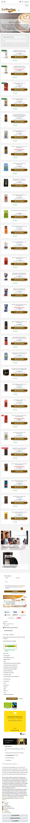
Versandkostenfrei (10, 755)
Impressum (6, 685)
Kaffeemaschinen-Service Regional (11, 676)
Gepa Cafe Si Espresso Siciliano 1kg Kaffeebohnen (19, 322)
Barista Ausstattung (7, 670)
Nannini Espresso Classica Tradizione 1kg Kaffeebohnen (19, 464)
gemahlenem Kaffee (17, 769)
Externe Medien (7, 806)
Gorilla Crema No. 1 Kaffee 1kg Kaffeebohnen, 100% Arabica (19, 180)
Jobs (4, 692)
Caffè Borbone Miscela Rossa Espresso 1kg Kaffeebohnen (19, 289)
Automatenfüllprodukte (15, 770)
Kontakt (21, 698)
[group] (6, 54)
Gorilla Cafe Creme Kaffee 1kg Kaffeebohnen (19, 164)
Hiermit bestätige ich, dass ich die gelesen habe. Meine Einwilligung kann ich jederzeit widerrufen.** (15, 587)
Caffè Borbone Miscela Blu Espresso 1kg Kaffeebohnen (19, 305)
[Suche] (27, 5)
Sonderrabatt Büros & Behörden (10, 665)
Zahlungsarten (6, 655)
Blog (4, 688)
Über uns (5, 690)
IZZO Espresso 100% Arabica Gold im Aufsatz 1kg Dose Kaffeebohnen (19, 369)
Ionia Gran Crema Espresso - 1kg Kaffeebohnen (19, 242)
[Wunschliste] (22, 2)
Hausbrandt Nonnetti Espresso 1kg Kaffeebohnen (19, 99)
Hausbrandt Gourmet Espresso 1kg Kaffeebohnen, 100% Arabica (19, 353)
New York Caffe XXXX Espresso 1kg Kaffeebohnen (19, 147)
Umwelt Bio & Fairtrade (8, 672)
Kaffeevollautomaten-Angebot (10, 668)
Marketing (6, 805)
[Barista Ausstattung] (15, 540)
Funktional (6, 811)
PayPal (5, 809)
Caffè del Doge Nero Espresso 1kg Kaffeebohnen (19, 385)
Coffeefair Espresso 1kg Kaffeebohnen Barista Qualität (19, 67)
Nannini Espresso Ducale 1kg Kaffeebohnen (19, 497)
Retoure (5, 686)
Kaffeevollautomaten (11, 774)
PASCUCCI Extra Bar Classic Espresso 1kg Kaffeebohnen (19, 481)
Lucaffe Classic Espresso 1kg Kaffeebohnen (19, 400)
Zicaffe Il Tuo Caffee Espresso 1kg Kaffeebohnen (19, 258)
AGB (4, 683)
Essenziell (6, 802)
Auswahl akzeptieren (15, 818)
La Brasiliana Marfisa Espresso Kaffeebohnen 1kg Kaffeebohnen (19, 274)
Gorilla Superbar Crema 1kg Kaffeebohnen (19, 84)
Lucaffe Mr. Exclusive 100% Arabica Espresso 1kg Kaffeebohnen (19, 449)
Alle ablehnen (15, 820)
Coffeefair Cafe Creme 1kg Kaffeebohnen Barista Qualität (19, 51)
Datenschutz (6, 681)
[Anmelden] (2, 2)
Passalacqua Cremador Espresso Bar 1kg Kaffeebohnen (19, 513)
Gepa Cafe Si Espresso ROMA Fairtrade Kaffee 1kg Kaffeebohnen (19, 338)
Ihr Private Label (7, 674)
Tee (3, 772)
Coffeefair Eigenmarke (8, 694)
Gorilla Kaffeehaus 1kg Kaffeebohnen (19, 210)
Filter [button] (15, 44)
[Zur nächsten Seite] (28, 528)
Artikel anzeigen (19, 185)
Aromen (5, 772)
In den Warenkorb (20, 56)
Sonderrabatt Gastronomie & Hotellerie (11, 663)
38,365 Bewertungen (15, 730)
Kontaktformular (8, 630)
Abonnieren (15, 591)
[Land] (20, 2)
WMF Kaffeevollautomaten (21, 774)
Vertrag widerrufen (12, 698)
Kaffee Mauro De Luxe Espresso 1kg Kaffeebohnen (19, 227)
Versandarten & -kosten (8, 657)
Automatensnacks (24, 770)
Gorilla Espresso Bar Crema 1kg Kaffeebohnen (19, 131)
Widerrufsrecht (6, 659)
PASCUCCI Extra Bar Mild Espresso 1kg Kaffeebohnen (19, 416)
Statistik (6, 803)
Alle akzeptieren (15, 815)
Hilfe (4, 661)
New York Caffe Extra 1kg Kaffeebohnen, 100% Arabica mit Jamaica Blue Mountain (19, 115)
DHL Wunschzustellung (9, 808)
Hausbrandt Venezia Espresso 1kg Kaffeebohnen (19, 195)
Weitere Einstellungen (6, 812)
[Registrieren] (4, 2)
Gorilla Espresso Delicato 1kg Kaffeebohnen (19, 433)
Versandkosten (23, 58)
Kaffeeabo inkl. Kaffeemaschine (10, 667)
